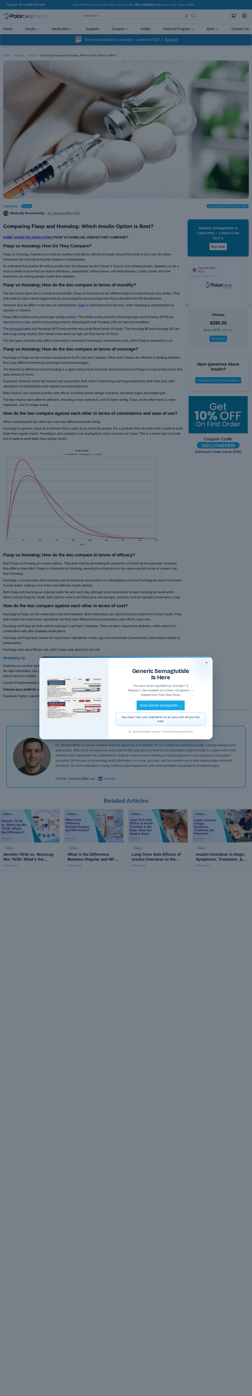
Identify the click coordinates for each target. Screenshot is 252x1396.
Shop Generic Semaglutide (161, 705)
